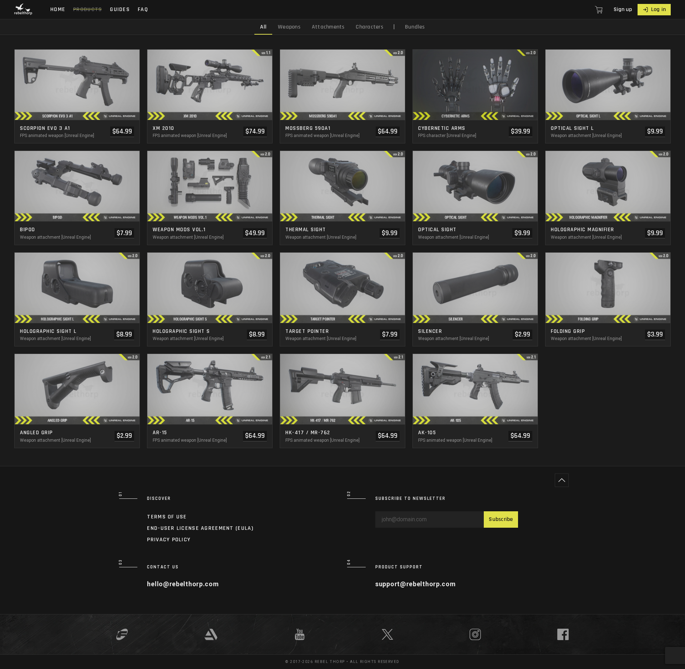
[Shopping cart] (600, 9)
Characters (369, 27)
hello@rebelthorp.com (182, 584)
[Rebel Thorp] (23, 10)
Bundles (415, 27)
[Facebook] (563, 634)
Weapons (289, 27)
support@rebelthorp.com (415, 584)
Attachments (328, 27)
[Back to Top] (561, 480)
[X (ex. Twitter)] (387, 634)
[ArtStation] (211, 634)
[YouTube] (299, 634)
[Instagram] (475, 634)
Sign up (623, 9)
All (263, 27)
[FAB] (122, 634)
